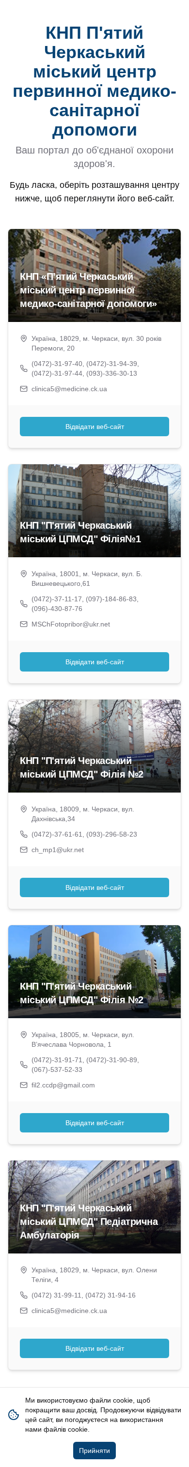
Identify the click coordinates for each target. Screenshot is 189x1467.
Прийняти (94, 1450)
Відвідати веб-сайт (94, 426)
